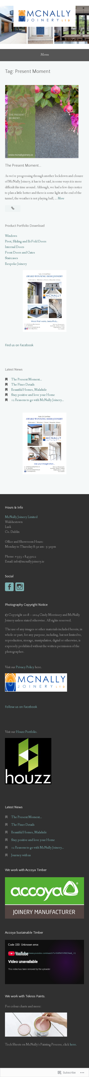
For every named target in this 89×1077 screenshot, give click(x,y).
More (61, 198)
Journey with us (21, 855)
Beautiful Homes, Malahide (29, 390)
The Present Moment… (23, 166)
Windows (11, 236)
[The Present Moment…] (13, 208)
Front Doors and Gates (20, 252)
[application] (44, 962)
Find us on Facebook (19, 345)
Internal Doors (14, 247)
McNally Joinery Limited (21, 517)
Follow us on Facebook (21, 707)
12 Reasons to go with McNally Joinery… (37, 400)
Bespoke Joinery (16, 264)
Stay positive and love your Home (33, 395)
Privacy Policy (25, 667)
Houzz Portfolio (26, 732)
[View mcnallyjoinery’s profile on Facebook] (9, 587)
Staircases (11, 258)
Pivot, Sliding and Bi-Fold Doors (25, 241)
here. (73, 1044)
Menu (44, 54)
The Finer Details (23, 384)
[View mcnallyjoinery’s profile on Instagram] (19, 587)
